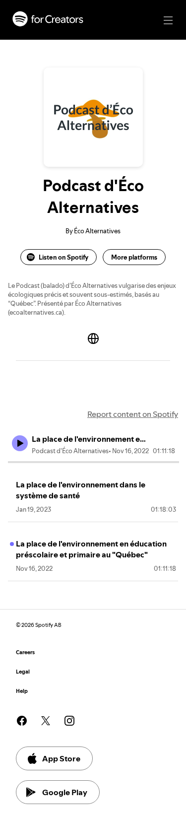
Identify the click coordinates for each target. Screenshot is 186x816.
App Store (61, 758)
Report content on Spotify (132, 413)
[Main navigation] (168, 20)
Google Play (64, 792)
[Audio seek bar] (93, 462)
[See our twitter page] (46, 721)
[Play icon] (20, 443)
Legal (23, 672)
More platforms (134, 257)
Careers (25, 652)
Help (22, 691)
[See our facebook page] (22, 721)
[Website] (93, 338)
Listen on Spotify (63, 257)
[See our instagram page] (69, 721)
